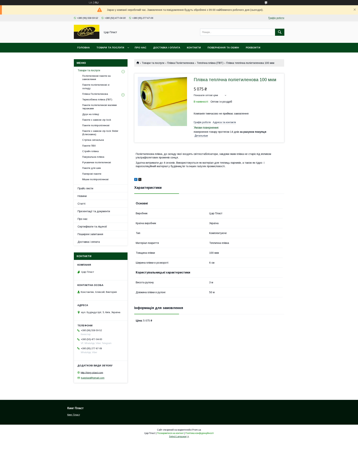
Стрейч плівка (90, 151)
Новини (82, 196)
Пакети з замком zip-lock (96, 119)
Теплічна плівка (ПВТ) (210, 62)
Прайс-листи (85, 188)
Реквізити (253, 47)
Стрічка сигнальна (93, 140)
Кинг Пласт (73, 414)
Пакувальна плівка (93, 156)
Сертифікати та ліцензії (92, 226)
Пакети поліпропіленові (95, 125)
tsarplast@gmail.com (92, 377)
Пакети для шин (91, 168)
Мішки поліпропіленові (95, 179)
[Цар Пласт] (86, 37)
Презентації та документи (94, 211)
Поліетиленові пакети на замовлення (96, 77)
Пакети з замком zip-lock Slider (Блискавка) (100, 133)
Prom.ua (196, 430)
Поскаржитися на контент (170, 433)
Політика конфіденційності (199, 433)
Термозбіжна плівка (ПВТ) (97, 99)
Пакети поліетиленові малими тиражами (99, 107)
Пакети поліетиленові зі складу (95, 86)
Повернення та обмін (223, 47)
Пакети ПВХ (89, 145)
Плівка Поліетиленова (180, 62)
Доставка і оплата (166, 47)
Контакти (194, 47)
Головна (83, 47)
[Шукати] (279, 32)
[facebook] (135, 180)
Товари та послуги (110, 47)
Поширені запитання (90, 234)
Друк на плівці (90, 114)
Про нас (140, 47)
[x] (139, 180)
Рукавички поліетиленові (96, 162)
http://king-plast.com (92, 372)
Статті (81, 203)
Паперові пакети (91, 173)
